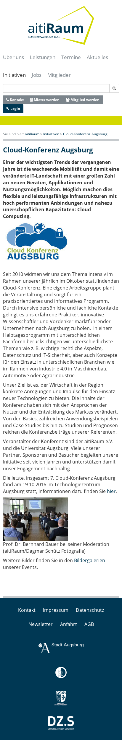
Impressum (55, 610)
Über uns (13, 57)
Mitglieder (59, 74)
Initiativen (14, 74)
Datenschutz (90, 610)
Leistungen (42, 57)
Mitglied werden (84, 99)
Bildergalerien (89, 560)
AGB (89, 624)
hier (111, 491)
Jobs (36, 74)
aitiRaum (32, 133)
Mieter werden (46, 99)
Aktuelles (97, 57)
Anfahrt (68, 624)
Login (14, 108)
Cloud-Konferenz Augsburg (85, 133)
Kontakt (16, 99)
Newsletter (40, 624)
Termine (71, 57)
